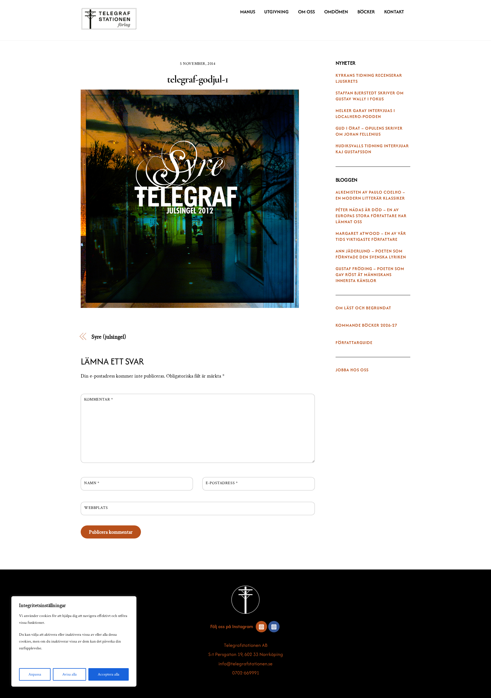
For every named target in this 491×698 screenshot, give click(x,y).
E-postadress (222, 483)
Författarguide (354, 342)
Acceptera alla (108, 674)
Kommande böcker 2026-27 (366, 325)
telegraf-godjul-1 (197, 79)
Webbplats (96, 507)
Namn (91, 483)
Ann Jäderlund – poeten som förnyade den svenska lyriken (371, 254)
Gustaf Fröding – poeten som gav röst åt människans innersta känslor (370, 274)
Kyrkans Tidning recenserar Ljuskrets (369, 78)
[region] (73, 641)
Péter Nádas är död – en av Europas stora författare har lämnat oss (371, 216)
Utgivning (276, 11)
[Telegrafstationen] (109, 27)
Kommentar (98, 399)
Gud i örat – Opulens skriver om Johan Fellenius (369, 131)
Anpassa (34, 674)
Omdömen (336, 11)
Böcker (366, 11)
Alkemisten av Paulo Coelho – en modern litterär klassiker (370, 195)
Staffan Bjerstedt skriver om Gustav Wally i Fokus (370, 96)
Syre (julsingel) (108, 337)
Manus (247, 11)
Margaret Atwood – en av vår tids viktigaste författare (371, 236)
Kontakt (394, 11)
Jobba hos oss (352, 370)
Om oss (306, 11)
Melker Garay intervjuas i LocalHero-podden (365, 113)
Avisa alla (69, 674)
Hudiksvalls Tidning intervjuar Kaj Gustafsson (372, 149)
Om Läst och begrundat (363, 308)
